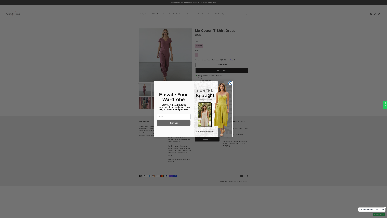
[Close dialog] (230, 83)
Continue (174, 123)
